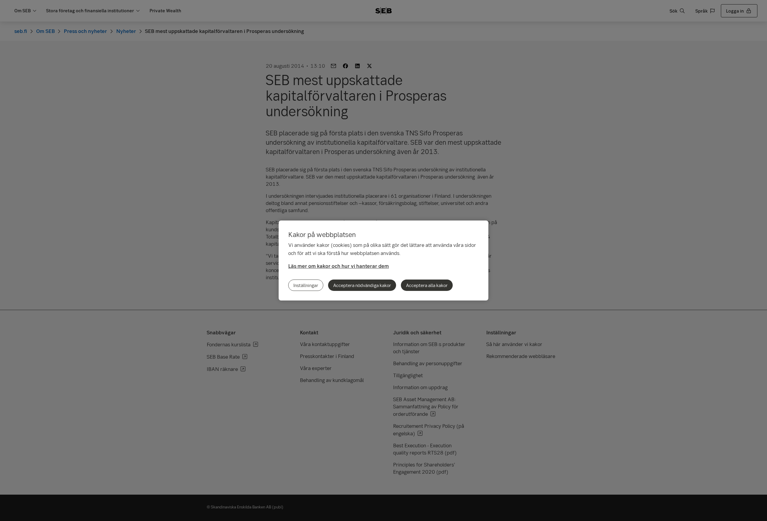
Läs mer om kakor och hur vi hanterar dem (338, 265)
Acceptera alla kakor (427, 285)
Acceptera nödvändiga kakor (362, 285)
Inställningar (305, 285)
